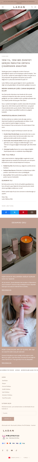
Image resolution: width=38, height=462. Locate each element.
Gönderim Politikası (7, 395)
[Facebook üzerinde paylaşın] (6, 212)
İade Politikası (5, 392)
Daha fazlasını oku (6, 290)
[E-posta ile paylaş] (32, 212)
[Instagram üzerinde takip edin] (7, 450)
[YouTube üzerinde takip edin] (12, 450)
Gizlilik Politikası (6, 389)
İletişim (4, 383)
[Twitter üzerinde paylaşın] (14, 212)
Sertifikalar (5, 380)
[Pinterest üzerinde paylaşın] (23, 212)
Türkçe (26, 457)
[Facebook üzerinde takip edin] (3, 450)
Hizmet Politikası (6, 386)
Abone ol (7, 419)
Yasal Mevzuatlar (6, 398)
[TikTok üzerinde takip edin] (16, 450)
